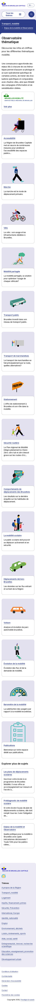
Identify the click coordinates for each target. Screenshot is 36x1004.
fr (30, 5)
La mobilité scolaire (13, 535)
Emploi (5, 923)
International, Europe (11, 913)
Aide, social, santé (10, 939)
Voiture (7, 623)
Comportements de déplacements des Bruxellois (17, 490)
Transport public (11, 315)
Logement (6, 898)
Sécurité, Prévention (10, 908)
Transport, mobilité (10, 24)
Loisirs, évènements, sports (14, 933)
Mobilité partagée (12, 271)
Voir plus (8, 106)
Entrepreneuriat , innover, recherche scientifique (17, 945)
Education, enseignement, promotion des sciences (17, 952)
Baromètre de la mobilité (15, 704)
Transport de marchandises (16, 356)
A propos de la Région (11, 888)
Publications (9, 745)
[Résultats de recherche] (31, 14)
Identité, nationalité (10, 918)
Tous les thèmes (9, 14)
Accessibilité (9, 138)
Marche (7, 187)
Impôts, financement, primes (14, 903)
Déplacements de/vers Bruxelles (14, 580)
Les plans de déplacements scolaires (16, 773)
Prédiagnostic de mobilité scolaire (15, 802)
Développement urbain (11, 959)
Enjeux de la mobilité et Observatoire (18, 28)
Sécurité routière (11, 443)
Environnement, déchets (12, 928)
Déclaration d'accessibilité (11, 981)
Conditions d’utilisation (10, 972)
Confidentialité (7, 976)
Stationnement (10, 399)
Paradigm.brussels (27, 1000)
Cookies (5, 986)
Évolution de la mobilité (14, 664)
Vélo (6, 228)
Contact (5, 990)
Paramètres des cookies (11, 995)
